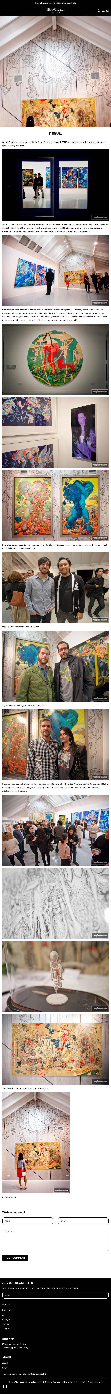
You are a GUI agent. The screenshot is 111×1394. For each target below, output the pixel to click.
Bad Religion (20, 705)
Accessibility (81, 1382)
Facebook (6, 1310)
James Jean (7, 142)
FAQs (4, 1367)
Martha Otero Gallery (40, 142)
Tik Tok (5, 1324)
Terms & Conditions (53, 1382)
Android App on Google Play (15, 1348)
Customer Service (95, 1382)
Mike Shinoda (14, 548)
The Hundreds (21, 1382)
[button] (4, 11)
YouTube (6, 1329)
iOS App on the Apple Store (14, 1344)
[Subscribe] (104, 1295)
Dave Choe (30, 548)
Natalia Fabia (37, 705)
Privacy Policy (68, 1382)
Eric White (34, 627)
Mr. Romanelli (17, 627)
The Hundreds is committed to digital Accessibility (24, 1374)
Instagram (7, 1319)
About (5, 1363)
